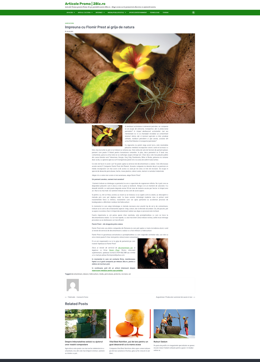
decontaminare (76, 274)
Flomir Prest (114, 250)
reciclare (124, 274)
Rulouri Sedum (160, 342)
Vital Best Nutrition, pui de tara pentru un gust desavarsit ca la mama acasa (128, 343)
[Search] (193, 12)
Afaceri (70, 12)
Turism (165, 12)
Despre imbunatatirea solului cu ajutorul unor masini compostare (84, 343)
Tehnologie (154, 12)
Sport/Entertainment (138, 12)
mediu (101, 274)
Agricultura (69, 23)
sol (130, 274)
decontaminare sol (125, 248)
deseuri (86, 274)
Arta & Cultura (84, 12)
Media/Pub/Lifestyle (116, 12)
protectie (117, 274)
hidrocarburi (93, 274)
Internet (99, 12)
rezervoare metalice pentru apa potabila (107, 270)
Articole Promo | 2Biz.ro (85, 4)
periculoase (109, 274)
